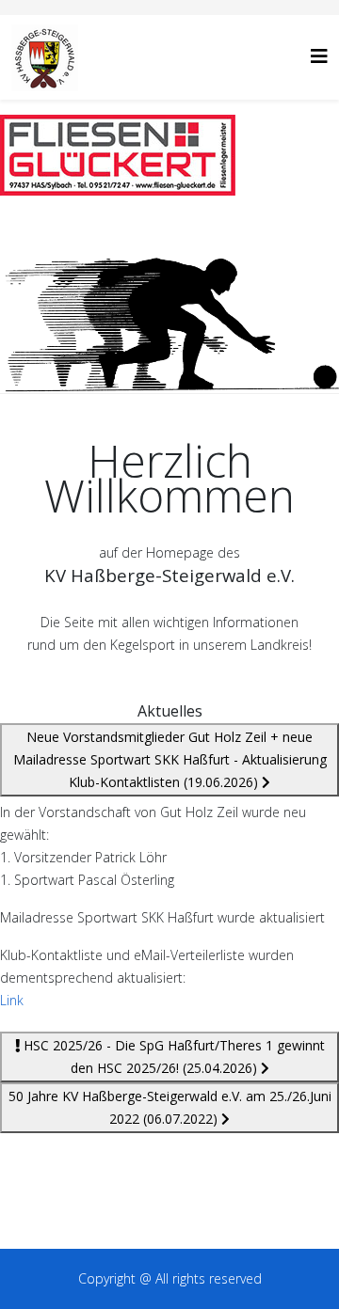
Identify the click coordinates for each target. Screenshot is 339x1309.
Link (12, 1000)
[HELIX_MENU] (319, 56)
